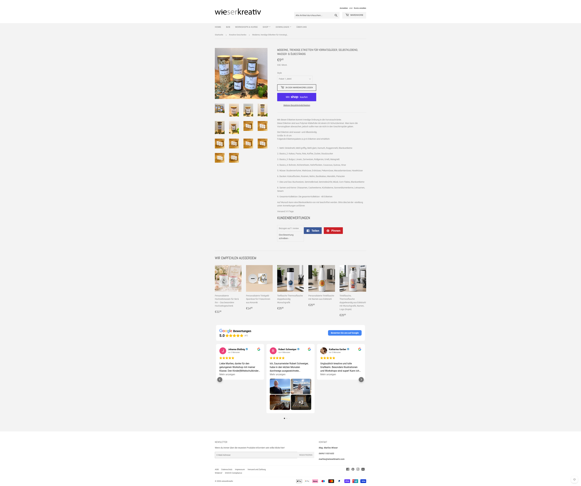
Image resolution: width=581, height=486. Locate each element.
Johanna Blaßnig (236, 349)
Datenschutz (226, 469)
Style (279, 73)
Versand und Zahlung (257, 469)
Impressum (240, 469)
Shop (266, 27)
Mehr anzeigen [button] (227, 374)
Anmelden (344, 8)
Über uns (301, 27)
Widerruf (218, 473)
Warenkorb (356, 15)
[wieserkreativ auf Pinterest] (353, 469)
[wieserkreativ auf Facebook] (347, 469)
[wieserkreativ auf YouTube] (363, 469)
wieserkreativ (227, 481)
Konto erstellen (360, 8)
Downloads (283, 27)
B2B (228, 27)
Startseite (219, 35)
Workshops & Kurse (246, 27)
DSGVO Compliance (233, 473)
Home (218, 27)
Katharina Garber (337, 349)
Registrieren (305, 455)
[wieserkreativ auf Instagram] (357, 469)
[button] (345, 333)
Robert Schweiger (287, 349)
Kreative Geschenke (237, 35)
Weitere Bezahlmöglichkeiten (296, 105)
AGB (217, 469)
